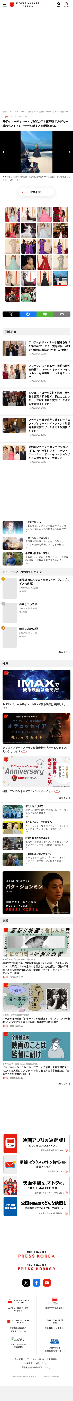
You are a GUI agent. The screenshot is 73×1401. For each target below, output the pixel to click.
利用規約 (53, 1359)
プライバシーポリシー (36, 1359)
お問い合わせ (41, 1363)
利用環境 (28, 1363)
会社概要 (19, 1359)
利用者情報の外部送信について (36, 1367)
